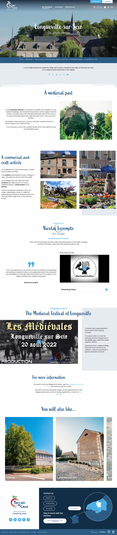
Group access (50, 503)
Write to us (49, 498)
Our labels (33, 532)
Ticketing (107, 1)
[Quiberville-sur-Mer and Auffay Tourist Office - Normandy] (12, 5)
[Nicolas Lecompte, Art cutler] (84, 268)
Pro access (49, 508)
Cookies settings (42, 532)
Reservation (96, 1)
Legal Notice (4, 532)
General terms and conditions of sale (19, 532)
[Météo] (101, 9)
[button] (108, 7)
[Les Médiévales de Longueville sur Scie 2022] (39, 342)
